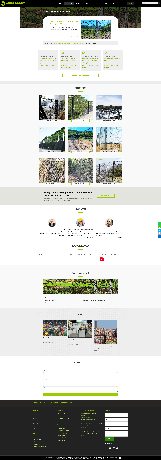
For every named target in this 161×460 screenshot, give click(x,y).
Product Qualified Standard (63, 416)
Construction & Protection (63, 430)
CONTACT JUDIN (105, 195)
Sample (130, 3)
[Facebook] (106, 447)
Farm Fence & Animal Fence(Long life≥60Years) (95, 300)
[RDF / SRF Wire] (97, 345)
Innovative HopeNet (62, 438)
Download (115, 259)
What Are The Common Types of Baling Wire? (105, 346)
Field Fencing (49, 297)
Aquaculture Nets (88, 302)
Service (35, 421)
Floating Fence (49, 302)
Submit (80, 394)
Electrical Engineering (62, 433)
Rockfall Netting (50, 300)
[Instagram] (117, 447)
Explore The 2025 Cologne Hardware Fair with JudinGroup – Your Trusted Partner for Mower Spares (80, 341)
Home (35, 413)
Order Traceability (61, 413)
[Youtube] (113, 447)
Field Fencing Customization (80, 75)
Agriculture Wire (37, 439)
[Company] (46, 337)
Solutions (36, 423)
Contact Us (36, 428)
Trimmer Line (36, 437)
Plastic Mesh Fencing (38, 442)
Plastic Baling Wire (62, 440)
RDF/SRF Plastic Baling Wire (40, 446)
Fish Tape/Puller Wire (38, 449)
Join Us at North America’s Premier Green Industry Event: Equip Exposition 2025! (55, 338)
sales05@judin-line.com (90, 419)
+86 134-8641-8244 (85, 417)
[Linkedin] (110, 447)
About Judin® (37, 416)
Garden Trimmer (61, 435)
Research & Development (63, 418)
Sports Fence (87, 297)
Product (35, 418)
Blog (35, 425)
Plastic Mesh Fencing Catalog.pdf (49, 259)
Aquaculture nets (37, 444)
